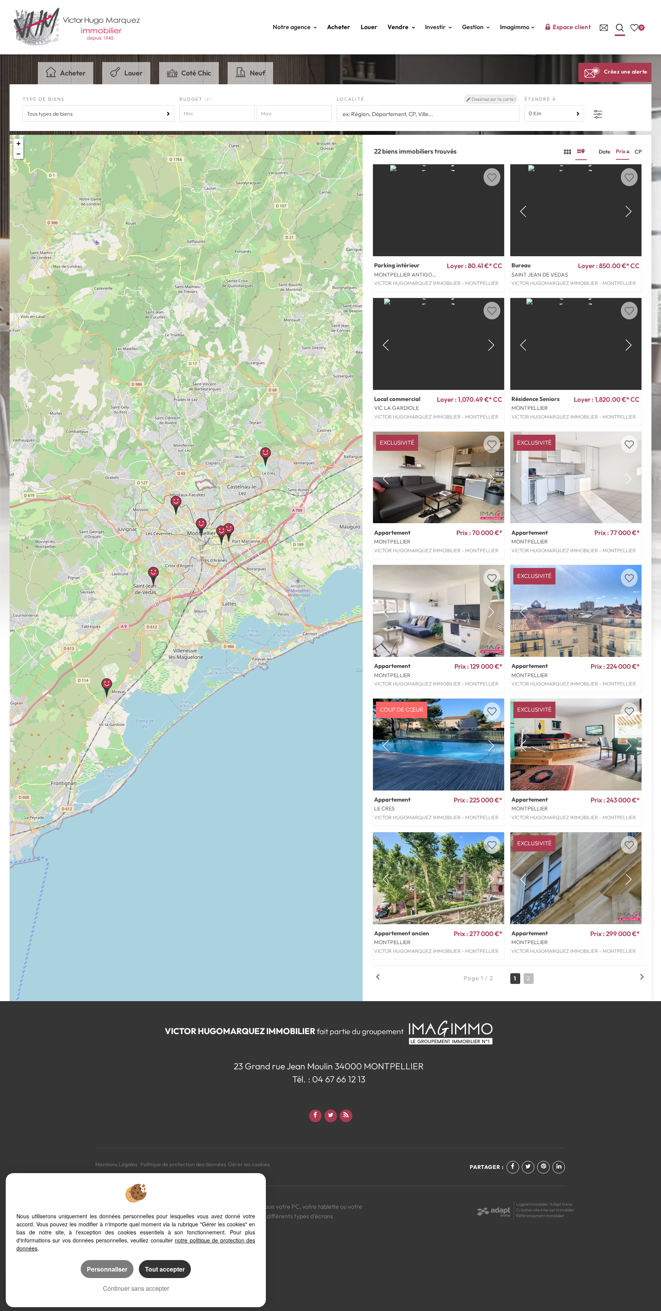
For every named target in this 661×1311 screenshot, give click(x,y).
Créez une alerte (626, 72)
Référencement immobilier (540, 1215)
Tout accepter (165, 1269)
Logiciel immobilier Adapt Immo (544, 1204)
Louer (369, 27)
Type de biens (44, 99)
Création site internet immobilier (545, 1210)
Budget (192, 99)
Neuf (257, 73)
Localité (351, 99)
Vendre (398, 27)
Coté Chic (196, 73)
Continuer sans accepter (136, 1288)
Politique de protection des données (183, 1164)
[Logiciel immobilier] (493, 1209)
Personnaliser (107, 1269)
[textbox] (427, 114)
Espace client (572, 27)
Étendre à (540, 99)
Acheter (338, 27)
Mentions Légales (116, 1164)
